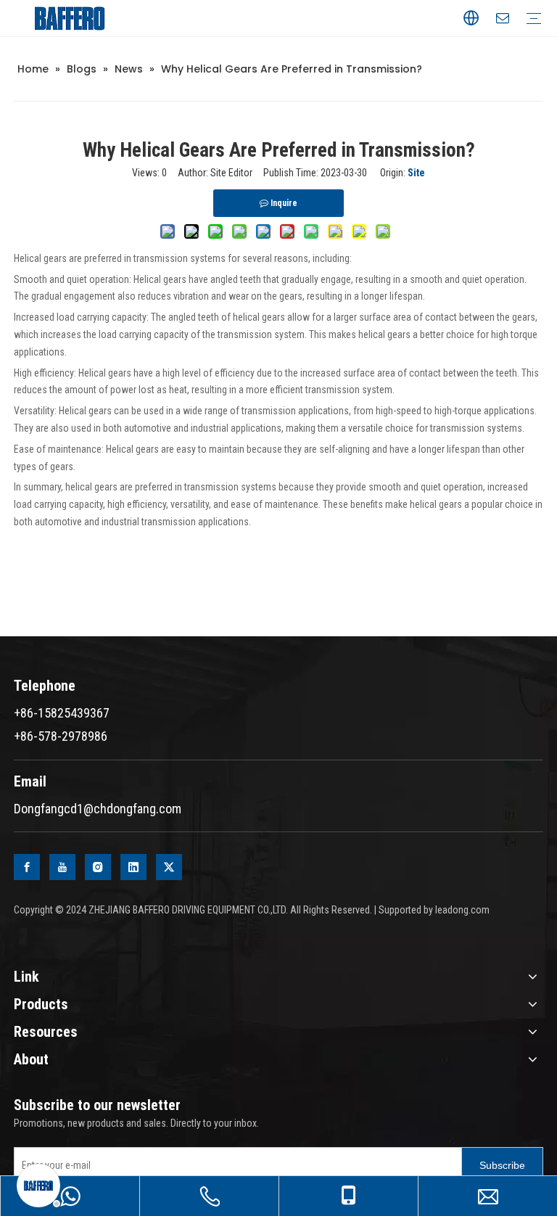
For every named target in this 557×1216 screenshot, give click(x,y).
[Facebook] (27, 867)
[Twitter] (169, 867)
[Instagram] (98, 867)
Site (416, 172)
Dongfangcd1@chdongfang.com (97, 808)
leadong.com (462, 910)
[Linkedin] (133, 867)
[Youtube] (62, 867)
